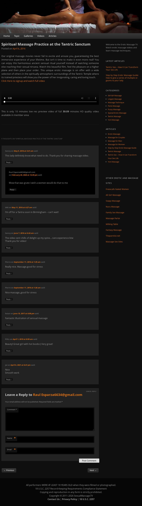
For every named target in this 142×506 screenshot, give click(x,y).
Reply (9, 162)
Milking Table (112, 224)
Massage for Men (115, 141)
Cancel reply (91, 391)
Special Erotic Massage (117, 113)
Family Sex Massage (115, 212)
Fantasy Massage (114, 230)
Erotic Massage (114, 134)
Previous (9, 470)
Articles (52, 35)
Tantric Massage (114, 116)
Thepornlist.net (113, 235)
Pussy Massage (114, 109)
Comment (12, 409)
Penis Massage (114, 106)
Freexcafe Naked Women (117, 189)
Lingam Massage (115, 99)
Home (6, 35)
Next (93, 470)
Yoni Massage (113, 120)
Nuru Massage (112, 206)
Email (11, 449)
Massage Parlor (113, 218)
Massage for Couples (116, 137)
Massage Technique (116, 102)
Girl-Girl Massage (115, 95)
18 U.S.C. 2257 (86, 499)
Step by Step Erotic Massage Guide (122, 148)
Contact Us (54, 499)
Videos (40, 35)
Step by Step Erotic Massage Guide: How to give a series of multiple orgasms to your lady (122, 78)
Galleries (28, 35)
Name (11, 438)
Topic (17, 35)
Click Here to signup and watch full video (23, 80)
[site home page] (71, 16)
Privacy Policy (69, 499)
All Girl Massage (113, 195)
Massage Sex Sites (114, 241)
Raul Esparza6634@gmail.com (57, 394)
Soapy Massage (113, 200)
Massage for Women (116, 144)
